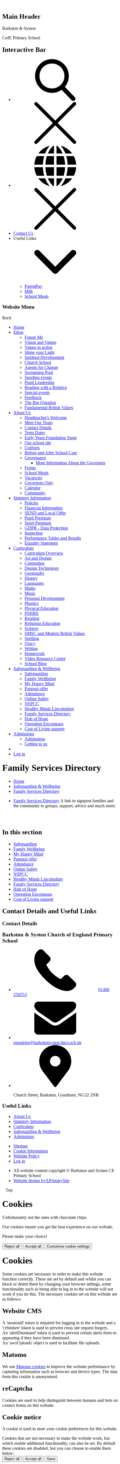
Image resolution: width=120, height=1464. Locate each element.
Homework (35, 653)
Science (31, 628)
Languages (34, 583)
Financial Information (44, 508)
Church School (38, 362)
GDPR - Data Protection (46, 528)
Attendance (35, 693)
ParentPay (33, 286)
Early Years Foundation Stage (51, 437)
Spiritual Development (44, 357)
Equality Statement (41, 543)
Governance (35, 457)
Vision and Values (40, 342)
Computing (34, 563)
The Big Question (40, 402)
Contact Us (23, 233)
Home (18, 327)
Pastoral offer (36, 688)
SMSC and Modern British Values (55, 633)
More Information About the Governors (70, 462)
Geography (34, 573)
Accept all (33, 1246)
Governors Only (39, 482)
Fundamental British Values (49, 407)
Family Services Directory (48, 713)
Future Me (34, 337)
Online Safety (37, 698)
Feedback (33, 397)
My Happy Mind (39, 683)
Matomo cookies (30, 1366)
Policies (31, 503)
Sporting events (38, 377)
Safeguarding (36, 673)
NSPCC (32, 703)
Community (35, 493)
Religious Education (42, 623)
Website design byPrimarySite (41, 1180)
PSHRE (32, 613)
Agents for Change (41, 367)
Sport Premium (38, 523)
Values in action (38, 347)
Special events (37, 392)
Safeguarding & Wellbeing (36, 668)
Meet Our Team (38, 422)
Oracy (30, 643)
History (31, 578)
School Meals (37, 296)
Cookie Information (30, 1151)
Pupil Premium (38, 518)
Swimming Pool (39, 372)
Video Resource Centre (45, 658)
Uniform (32, 447)
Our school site (38, 442)
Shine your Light (39, 352)
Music (30, 593)
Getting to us (36, 743)
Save (51, 1459)
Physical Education (41, 608)
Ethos (18, 332)
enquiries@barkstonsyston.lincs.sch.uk (47, 1042)
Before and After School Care (51, 452)
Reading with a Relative (46, 387)
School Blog (36, 663)
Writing (31, 648)
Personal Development (44, 598)
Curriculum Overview (44, 553)
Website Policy (26, 1156)
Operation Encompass (44, 723)
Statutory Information (32, 498)
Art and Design (38, 558)
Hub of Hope (36, 718)
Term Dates (35, 432)
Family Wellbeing (40, 678)
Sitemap (20, 1146)
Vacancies (33, 477)
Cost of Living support (44, 728)
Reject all (12, 1246)
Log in (19, 754)
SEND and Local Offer (45, 513)
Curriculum (23, 548)
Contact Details (38, 427)
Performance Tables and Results (53, 538)
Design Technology (42, 568)
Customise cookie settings (68, 1246)
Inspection (34, 533)
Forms (30, 467)
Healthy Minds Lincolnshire (49, 708)
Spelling (32, 638)
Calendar (32, 487)
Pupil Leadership (39, 382)
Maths (30, 588)
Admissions (23, 733)
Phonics (32, 603)
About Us (22, 412)
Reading (32, 618)
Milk (29, 291)
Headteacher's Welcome (46, 417)
